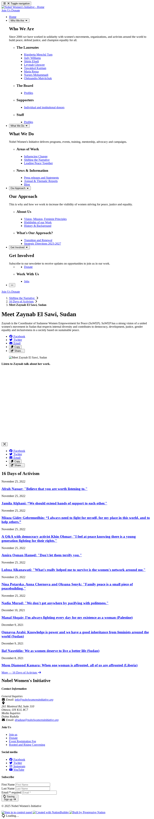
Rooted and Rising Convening (27, 744)
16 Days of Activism (21, 301)
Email (11, 792)
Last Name (8, 788)
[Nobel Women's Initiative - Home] (23, 7)
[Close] (5, 444)
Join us (13, 734)
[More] (12, 285)
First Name (8, 784)
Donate (13, 738)
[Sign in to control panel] (17, 812)
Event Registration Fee (22, 741)
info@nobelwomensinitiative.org (34, 699)
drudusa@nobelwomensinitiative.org (37, 719)
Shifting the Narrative (22, 298)
